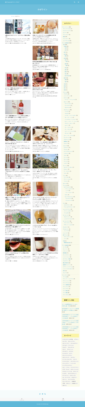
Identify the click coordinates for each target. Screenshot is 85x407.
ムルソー (67, 125)
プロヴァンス (51, 177)
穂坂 (16, 43)
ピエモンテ (66, 147)
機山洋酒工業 (66, 262)
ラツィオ (66, 157)
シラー (71, 353)
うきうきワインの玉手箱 (68, 339)
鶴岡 (16, 151)
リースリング (66, 375)
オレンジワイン (72, 341)
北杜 (43, 95)
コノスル (65, 247)
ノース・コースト (68, 188)
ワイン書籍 (65, 292)
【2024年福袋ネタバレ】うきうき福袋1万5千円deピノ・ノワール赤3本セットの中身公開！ (70, 328)
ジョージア (65, 233)
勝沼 (18, 43)
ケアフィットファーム (67, 266)
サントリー (53, 43)
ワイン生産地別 (65, 42)
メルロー (65, 373)
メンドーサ (66, 230)
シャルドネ (65, 353)
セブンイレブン (66, 357)
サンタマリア (68, 198)
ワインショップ (66, 280)
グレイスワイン (16, 234)
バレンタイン (66, 38)
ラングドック (67, 137)
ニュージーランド (67, 209)
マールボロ (66, 212)
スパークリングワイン (67, 355)
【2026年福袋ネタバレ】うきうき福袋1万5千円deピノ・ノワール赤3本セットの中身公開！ (70, 316)
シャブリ (67, 111)
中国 (64, 241)
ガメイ (64, 349)
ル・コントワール (66, 377)
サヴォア (66, 143)
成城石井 (74, 381)
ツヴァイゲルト (66, 361)
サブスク (71, 351)
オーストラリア (66, 221)
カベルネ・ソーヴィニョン (68, 345)
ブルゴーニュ (67, 109)
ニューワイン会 (42, 177)
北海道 (65, 46)
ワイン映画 (65, 290)
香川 (65, 87)
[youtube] (42, 394)
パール (65, 238)
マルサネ (67, 113)
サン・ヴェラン (68, 127)
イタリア (65, 145)
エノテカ (65, 341)
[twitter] (40, 394)
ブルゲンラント (67, 216)
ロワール (44, 151)
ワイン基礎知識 (14, 260)
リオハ (65, 173)
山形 (14, 151)
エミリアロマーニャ (68, 151)
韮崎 (48, 95)
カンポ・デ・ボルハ (68, 167)
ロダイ (66, 194)
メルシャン (21, 151)
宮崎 (65, 89)
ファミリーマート (74, 367)
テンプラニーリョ (74, 361)
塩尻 (50, 43)
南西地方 (48, 151)
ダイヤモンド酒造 (22, 43)
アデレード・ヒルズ (68, 224)
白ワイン (68, 383)
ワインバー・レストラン (68, 278)
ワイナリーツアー (67, 30)
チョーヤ (65, 272)
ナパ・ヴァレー (69, 192)
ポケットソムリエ (74, 369)
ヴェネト (66, 149)
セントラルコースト (69, 196)
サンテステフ (67, 105)
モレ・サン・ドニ (68, 117)
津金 (46, 95)
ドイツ (64, 175)
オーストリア (66, 215)
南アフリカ (65, 235)
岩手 (14, 123)
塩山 (50, 69)
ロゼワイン (74, 377)
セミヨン (73, 357)
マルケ (65, 155)
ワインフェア (66, 34)
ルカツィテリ (73, 375)
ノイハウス (73, 363)
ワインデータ (65, 275)
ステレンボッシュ (67, 236)
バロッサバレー (67, 222)
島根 (65, 86)
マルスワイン (66, 260)
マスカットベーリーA (67, 371)
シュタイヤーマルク (68, 218)
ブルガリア (65, 227)
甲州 (64, 383)
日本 (12, 43)
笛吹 (66, 69)
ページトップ (22, 400)
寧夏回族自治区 (67, 242)
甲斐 (43, 43)
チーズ (75, 359)
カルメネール (71, 347)
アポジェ (76, 339)
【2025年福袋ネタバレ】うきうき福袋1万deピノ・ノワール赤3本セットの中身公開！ (70, 322)
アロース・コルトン (69, 123)
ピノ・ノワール (66, 367)
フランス (40, 151)
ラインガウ (66, 177)
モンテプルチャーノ (73, 373)
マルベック (76, 371)
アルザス (66, 93)
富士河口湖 (67, 75)
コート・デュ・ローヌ (68, 135)
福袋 (64, 36)
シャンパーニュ (67, 95)
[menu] (78, 2)
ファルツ (66, 181)
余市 (66, 50)
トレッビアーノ (66, 363)
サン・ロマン (67, 129)
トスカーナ (66, 153)
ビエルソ (66, 169)
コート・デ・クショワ (69, 131)
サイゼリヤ (65, 351)
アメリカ (65, 185)
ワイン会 (34, 97)
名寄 (66, 48)
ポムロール (67, 107)
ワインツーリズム (67, 28)
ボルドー (66, 101)
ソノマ (67, 190)
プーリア (66, 161)
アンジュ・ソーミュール (43, 206)
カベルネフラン (74, 343)
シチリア (66, 163)
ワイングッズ (66, 286)
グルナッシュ (70, 349)
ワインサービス (66, 282)
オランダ (65, 183)
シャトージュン (66, 256)
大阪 (65, 84)
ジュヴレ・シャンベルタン (70, 115)
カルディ (65, 347)
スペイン (13, 206)
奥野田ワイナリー (67, 264)
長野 (48, 43)
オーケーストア (66, 343)
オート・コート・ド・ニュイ (71, 121)
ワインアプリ (66, 288)
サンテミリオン (68, 103)
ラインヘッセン (67, 179)
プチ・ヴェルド (66, 369)
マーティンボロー (67, 210)
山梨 (14, 43)
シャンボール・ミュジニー (70, 119)
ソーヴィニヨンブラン (67, 359)
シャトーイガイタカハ (67, 268)
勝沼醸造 (65, 252)
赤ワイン (65, 385)
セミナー (65, 32)
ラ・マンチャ (67, 171)
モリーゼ (66, 159)
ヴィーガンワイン (66, 381)
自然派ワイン (75, 383)
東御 (66, 79)
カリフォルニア (67, 187)
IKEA (64, 270)
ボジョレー (67, 133)
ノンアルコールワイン (67, 365)
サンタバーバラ (69, 200)
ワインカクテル (72, 379)
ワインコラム (66, 294)
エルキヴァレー (67, 204)
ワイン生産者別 (65, 245)
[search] (74, 2)
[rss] (45, 394)
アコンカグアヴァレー (68, 206)
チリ (64, 203)
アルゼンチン (66, 229)
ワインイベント (42, 69)
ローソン (65, 379)
